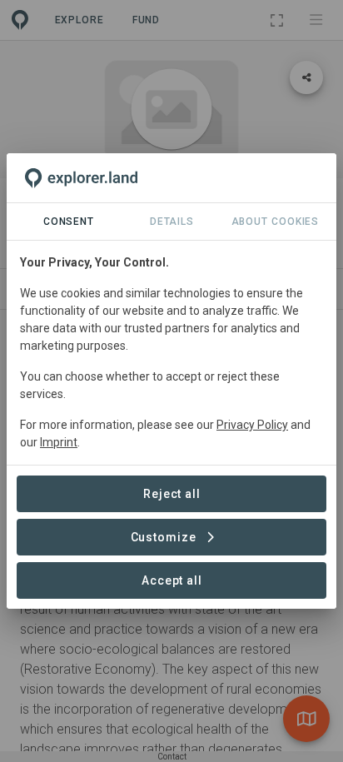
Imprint (58, 442)
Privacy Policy (252, 424)
